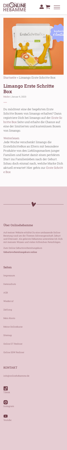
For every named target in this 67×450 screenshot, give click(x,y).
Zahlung (7, 309)
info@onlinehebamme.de (16, 375)
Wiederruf (8, 301)
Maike (6, 96)
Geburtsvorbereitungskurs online (20, 252)
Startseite (9, 77)
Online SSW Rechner (13, 352)
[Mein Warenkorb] (48, 8)
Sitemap (7, 335)
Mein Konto (9, 318)
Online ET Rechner (13, 343)
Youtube (7, 420)
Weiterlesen (11, 138)
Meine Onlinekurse (13, 326)
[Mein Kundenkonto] (41, 7)
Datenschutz (9, 284)
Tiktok (6, 392)
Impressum (9, 275)
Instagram (8, 406)
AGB (5, 292)
